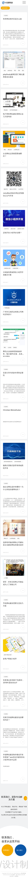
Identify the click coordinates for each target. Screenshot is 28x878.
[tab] (5, 8)
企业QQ (9, 347)
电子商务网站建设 (13, 110)
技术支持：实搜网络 (14, 876)
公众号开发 (20, 189)
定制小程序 (13, 228)
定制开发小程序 (20, 228)
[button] (23, 43)
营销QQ (15, 347)
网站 (5, 149)
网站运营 (10, 149)
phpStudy (10, 70)
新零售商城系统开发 (8, 461)
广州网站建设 (7, 307)
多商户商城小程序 (7, 654)
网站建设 (6, 110)
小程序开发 (6, 228)
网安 (15, 70)
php (5, 70)
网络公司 (6, 538)
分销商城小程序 (7, 268)
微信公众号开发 (13, 189)
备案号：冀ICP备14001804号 (18, 874)
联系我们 (6, 850)
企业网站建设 (12, 538)
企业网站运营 (16, 149)
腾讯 (5, 347)
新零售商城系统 (17, 461)
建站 (18, 538)
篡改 (23, 70)
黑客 (19, 70)
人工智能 (6, 577)
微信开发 (6, 189)
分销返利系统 (15, 268)
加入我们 (19, 850)
